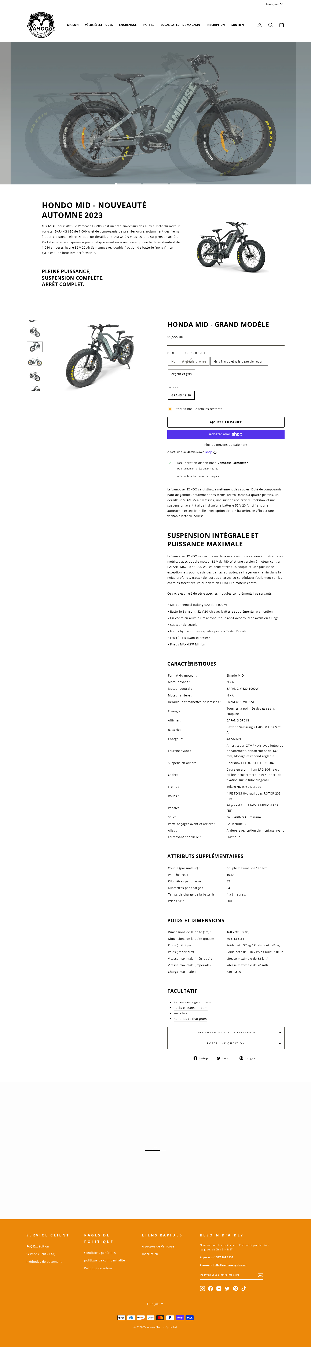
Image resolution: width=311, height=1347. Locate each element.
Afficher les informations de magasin (198, 476)
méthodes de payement (44, 1262)
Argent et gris (181, 374)
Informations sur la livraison (226, 1032)
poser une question (226, 1043)
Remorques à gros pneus (192, 1002)
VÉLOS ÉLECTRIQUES (99, 25)
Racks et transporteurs (191, 1008)
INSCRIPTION (215, 25)
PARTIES (148, 25)
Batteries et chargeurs (190, 1019)
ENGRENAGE (127, 25)
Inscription (150, 1254)
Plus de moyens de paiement (225, 445)
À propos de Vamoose (158, 1246)
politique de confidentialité (104, 1260)
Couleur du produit (186, 352)
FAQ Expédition (37, 1246)
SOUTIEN (237, 25)
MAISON (73, 25)
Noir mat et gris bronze (188, 361)
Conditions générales (100, 1253)
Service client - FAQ (40, 1254)
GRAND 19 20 (181, 395)
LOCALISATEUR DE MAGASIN (180, 25)
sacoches (180, 1013)
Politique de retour (98, 1268)
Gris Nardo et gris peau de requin (239, 361)
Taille (173, 386)
